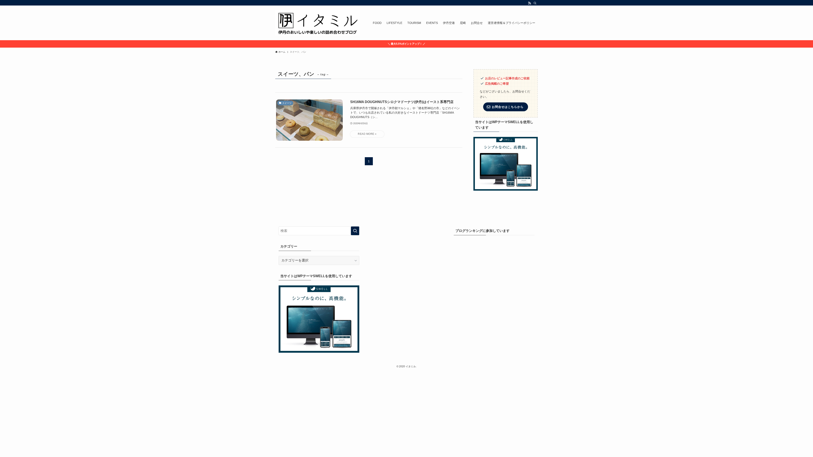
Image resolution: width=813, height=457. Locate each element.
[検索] (535, 3)
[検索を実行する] (355, 230)
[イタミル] (317, 23)
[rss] (529, 3)
